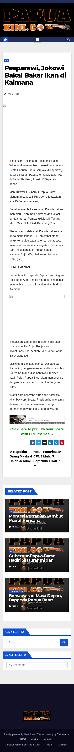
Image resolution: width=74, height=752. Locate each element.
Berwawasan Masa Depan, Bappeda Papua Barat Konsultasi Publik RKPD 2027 (35, 602)
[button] (68, 39)
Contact (47, 739)
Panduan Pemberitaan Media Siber (22, 744)
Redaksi (49, 744)
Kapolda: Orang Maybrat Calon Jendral (20, 456)
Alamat (34, 739)
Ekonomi (14, 591)
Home (23, 739)
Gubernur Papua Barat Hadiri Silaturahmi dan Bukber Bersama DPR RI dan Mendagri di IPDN (33, 562)
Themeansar (63, 734)
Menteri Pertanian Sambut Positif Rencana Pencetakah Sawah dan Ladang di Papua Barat (36, 522)
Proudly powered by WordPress (20, 734)
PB (6, 60)
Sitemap (62, 744)
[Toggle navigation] (37, 39)
